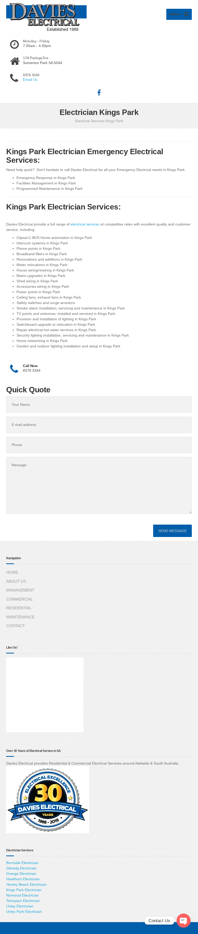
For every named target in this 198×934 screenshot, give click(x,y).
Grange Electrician (21, 873)
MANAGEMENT (20, 590)
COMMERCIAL (19, 599)
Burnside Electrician (22, 863)
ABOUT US (16, 581)
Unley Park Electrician (24, 911)
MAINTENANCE (20, 617)
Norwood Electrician (22, 895)
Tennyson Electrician (23, 901)
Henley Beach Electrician (26, 884)
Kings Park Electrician (24, 890)
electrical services (85, 224)
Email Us (30, 79)
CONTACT (15, 626)
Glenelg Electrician (21, 868)
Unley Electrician (19, 906)
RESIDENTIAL (18, 608)
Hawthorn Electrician (23, 879)
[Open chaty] (184, 921)
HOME (12, 572)
